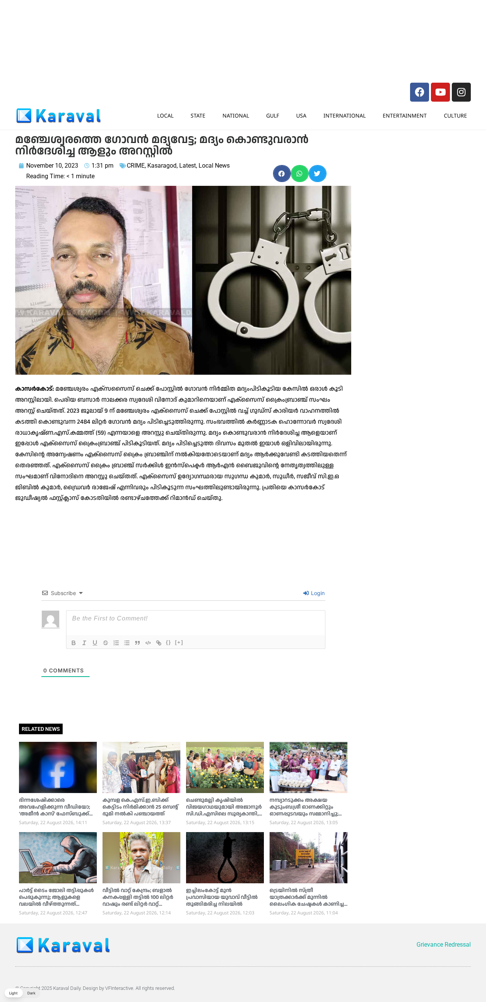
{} (168, 642)
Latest (187, 165)
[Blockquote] (137, 642)
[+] (179, 642)
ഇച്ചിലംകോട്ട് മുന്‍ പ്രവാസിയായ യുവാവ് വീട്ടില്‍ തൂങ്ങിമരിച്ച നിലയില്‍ (222, 897)
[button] (282, 173)
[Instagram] (461, 92)
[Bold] (73, 642)
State (198, 115)
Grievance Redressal (444, 944)
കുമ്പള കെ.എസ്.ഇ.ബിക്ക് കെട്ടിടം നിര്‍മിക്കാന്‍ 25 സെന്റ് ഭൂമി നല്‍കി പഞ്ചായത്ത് (140, 807)
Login (317, 593)
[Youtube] (440, 92)
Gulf (272, 115)
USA (301, 115)
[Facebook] (419, 92)
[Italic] (84, 642)
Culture (455, 115)
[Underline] (95, 642)
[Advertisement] (129, 21)
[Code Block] (148, 642)
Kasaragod (162, 165)
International (344, 115)
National (235, 115)
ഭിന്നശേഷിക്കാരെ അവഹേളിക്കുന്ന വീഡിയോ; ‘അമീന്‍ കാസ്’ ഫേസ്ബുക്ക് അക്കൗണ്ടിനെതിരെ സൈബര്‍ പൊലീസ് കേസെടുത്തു (54, 817)
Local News (214, 165)
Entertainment (405, 115)
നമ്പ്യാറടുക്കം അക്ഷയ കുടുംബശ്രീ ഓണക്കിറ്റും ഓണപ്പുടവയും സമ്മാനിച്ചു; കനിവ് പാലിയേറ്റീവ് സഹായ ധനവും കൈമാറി (304, 813)
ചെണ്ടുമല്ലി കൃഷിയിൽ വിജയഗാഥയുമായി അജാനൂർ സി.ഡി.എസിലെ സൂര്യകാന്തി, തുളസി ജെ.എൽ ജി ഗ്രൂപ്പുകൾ (225, 810)
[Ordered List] (116, 642)
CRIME (136, 165)
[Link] (158, 642)
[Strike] (105, 642)
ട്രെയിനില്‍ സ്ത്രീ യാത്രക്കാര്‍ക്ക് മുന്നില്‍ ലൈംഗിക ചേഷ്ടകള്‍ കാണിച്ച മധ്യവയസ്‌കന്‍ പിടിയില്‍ (307, 901)
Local (165, 115)
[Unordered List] (127, 642)
